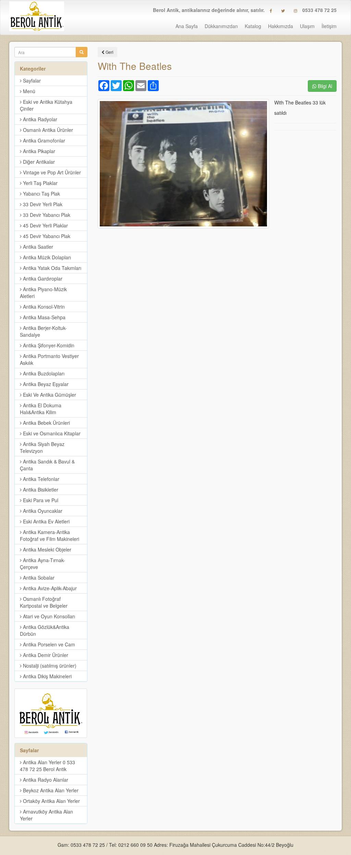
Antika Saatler (37, 246)
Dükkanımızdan (221, 26)
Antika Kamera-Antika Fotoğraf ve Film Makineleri (49, 535)
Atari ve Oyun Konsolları (48, 616)
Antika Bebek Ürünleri (46, 422)
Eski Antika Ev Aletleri (46, 521)
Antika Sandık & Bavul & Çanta (47, 465)
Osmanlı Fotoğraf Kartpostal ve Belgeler (44, 602)
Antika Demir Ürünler (45, 655)
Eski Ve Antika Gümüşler (49, 394)
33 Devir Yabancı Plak (46, 214)
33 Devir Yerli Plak (42, 204)
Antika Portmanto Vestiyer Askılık (49, 359)
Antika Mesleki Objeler (46, 549)
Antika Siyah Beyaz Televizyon (42, 447)
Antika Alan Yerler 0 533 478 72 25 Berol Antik (47, 765)
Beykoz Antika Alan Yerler (50, 790)
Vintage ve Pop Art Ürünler (51, 172)
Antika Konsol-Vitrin (43, 306)
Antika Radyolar (39, 119)
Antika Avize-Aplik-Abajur (49, 588)
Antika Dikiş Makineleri (47, 676)
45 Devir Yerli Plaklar (45, 225)
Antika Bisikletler (40, 489)
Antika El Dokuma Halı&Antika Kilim (40, 409)
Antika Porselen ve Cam (48, 644)
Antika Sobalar (38, 577)
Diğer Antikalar (38, 161)
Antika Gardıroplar (42, 278)
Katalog (253, 26)
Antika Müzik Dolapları (46, 257)
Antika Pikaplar (38, 151)
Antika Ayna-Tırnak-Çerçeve (42, 563)
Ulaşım (307, 26)
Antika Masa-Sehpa (43, 317)
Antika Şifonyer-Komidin (48, 345)
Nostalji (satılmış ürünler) (49, 665)
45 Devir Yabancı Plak (46, 236)
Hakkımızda (280, 26)
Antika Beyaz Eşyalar (45, 384)
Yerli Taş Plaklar (40, 182)
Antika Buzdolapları (43, 373)
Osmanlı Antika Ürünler (47, 129)
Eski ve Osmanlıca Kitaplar (51, 433)
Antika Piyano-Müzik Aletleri (43, 292)
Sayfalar (31, 80)
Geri (109, 52)
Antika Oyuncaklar (42, 510)
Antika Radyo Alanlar (45, 779)
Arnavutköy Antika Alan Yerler (46, 815)
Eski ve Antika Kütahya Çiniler (46, 105)
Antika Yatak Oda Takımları (51, 267)
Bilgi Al (324, 86)
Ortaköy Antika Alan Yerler (51, 800)
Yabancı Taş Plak (41, 193)
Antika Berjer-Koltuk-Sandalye (43, 331)
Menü (28, 91)
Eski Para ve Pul (40, 500)
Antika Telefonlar (40, 478)
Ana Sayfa (187, 26)
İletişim (329, 26)
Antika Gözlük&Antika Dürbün (44, 630)
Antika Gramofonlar (43, 140)
